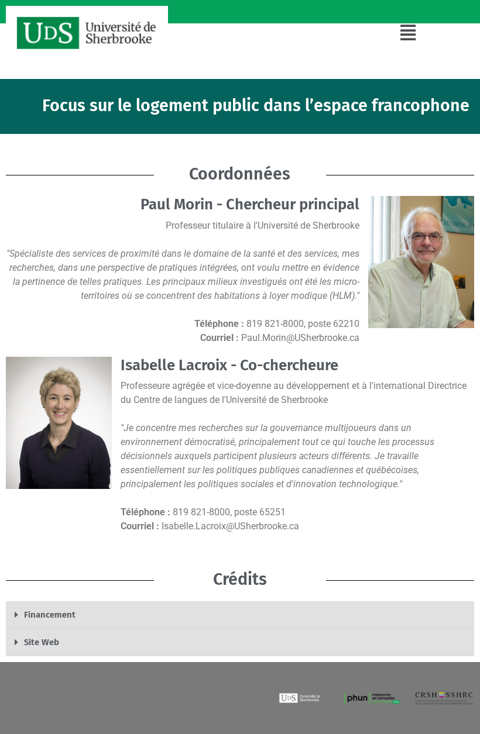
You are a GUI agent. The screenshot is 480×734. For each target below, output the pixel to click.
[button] (408, 33)
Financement (50, 614)
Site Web (41, 642)
